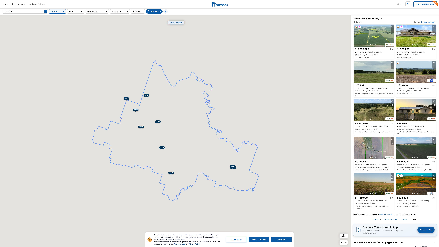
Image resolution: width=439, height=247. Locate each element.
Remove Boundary (176, 22)
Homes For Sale (390, 219)
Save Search (155, 11)
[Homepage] (219, 4)
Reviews (32, 4)
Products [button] (21, 4)
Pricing (42, 4)
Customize (236, 239)
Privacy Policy (194, 244)
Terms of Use (179, 244)
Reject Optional (259, 239)
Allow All (281, 239)
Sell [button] (12, 4)
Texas (404, 219)
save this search (385, 214)
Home (375, 219)
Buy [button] (5, 4)
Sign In (400, 4)
